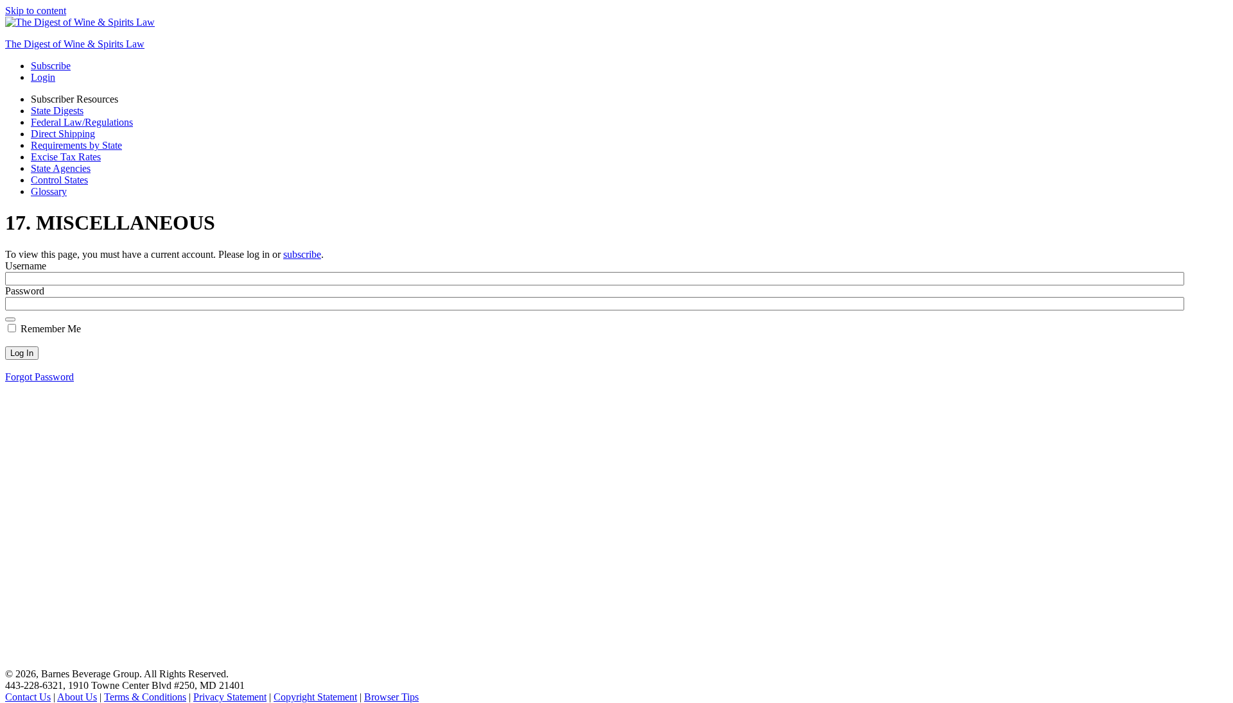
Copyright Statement (315, 696)
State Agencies (61, 168)
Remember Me (49, 328)
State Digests (57, 110)
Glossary (49, 191)
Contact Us (28, 696)
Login (43, 77)
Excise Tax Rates (66, 156)
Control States (59, 179)
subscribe (302, 254)
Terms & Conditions (145, 696)
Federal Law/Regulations (82, 122)
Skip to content (35, 10)
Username (25, 265)
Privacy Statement (230, 696)
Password (24, 290)
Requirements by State (76, 145)
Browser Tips (391, 696)
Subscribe (51, 65)
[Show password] (10, 319)
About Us (77, 696)
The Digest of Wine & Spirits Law (74, 43)
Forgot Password (39, 376)
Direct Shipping (63, 133)
